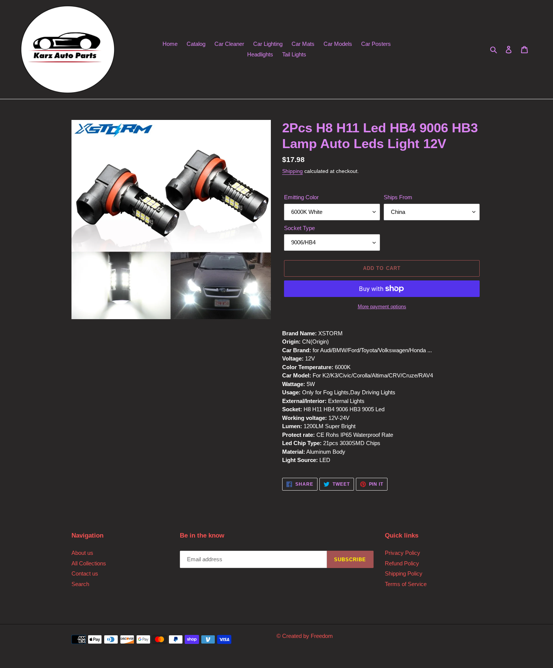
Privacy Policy (402, 553)
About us (82, 553)
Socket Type (299, 228)
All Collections (88, 563)
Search (80, 584)
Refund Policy (402, 563)
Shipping (292, 171)
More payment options (382, 306)
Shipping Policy (403, 573)
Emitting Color (301, 197)
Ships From (398, 197)
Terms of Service (406, 584)
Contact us (84, 573)
